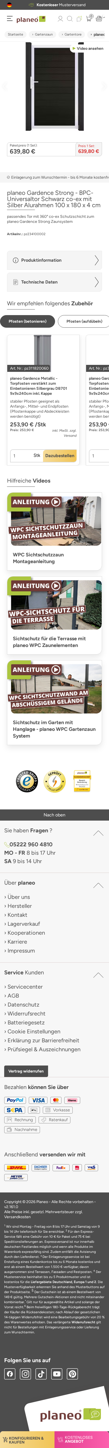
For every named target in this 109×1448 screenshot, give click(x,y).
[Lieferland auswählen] (9, 5)
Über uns (19, 897)
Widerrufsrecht (27, 1013)
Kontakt (17, 914)
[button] (9, 5)
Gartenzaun (44, 34)
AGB (13, 995)
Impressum (21, 950)
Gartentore (73, 34)
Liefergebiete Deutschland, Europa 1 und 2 (63, 1282)
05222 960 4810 (31, 844)
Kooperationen (26, 932)
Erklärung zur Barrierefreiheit (43, 1040)
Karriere (17, 941)
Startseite (15, 34)
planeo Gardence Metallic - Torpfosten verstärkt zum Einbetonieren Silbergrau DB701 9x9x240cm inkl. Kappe (38, 386)
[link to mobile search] (70, 19)
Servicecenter (25, 986)
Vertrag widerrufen (26, 1071)
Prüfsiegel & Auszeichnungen (44, 1049)
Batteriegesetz (26, 1022)
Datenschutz (23, 1004)
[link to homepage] (31, 19)
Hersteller (20, 906)
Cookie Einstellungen (34, 1031)
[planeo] (68, 1414)
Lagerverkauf (24, 923)
